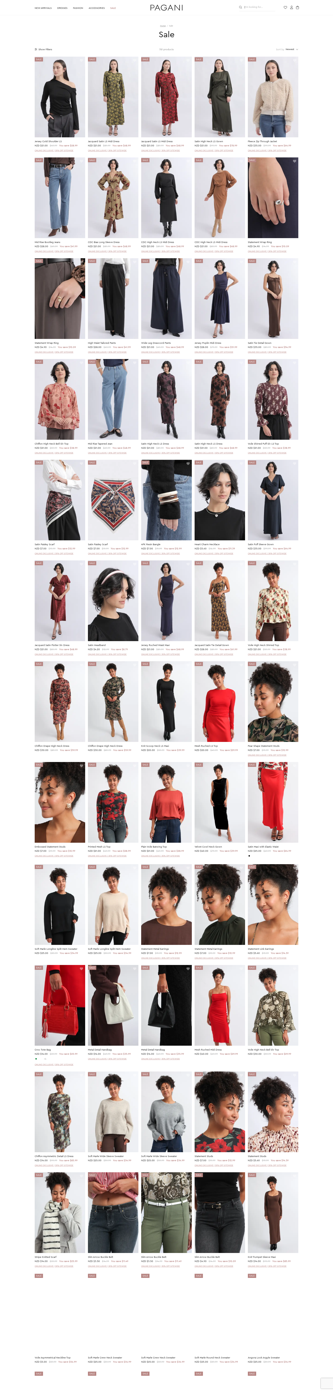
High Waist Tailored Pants (102, 343)
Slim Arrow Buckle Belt (100, 1257)
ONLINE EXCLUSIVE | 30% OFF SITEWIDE (54, 150)
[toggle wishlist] (81, 61)
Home (163, 26)
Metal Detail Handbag (100, 1050)
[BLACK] (249, 856)
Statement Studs (204, 1156)
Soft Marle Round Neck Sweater (212, 1358)
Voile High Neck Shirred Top (263, 645)
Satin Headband (97, 645)
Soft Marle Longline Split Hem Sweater (56, 949)
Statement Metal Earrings (155, 949)
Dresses (62, 8)
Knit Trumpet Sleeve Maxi (262, 1257)
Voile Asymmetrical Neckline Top (53, 1358)
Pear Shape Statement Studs (263, 746)
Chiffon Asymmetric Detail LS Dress (54, 1156)
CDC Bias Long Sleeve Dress (103, 242)
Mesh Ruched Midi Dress (208, 1050)
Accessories (97, 8)
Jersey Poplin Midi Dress (208, 343)
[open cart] (298, 8)
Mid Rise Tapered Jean (100, 444)
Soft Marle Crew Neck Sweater (105, 1358)
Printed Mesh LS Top (99, 847)
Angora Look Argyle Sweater (264, 1358)
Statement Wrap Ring (260, 242)
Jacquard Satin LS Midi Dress (103, 141)
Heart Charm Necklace (207, 544)
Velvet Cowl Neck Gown (208, 847)
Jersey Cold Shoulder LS (48, 141)
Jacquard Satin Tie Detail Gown (212, 645)
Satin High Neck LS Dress (155, 444)
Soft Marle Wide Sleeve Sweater (106, 1156)
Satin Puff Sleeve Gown (261, 544)
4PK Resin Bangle (150, 544)
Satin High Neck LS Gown (209, 141)
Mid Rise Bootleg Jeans (47, 242)
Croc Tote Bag (43, 1050)
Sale (113, 8)
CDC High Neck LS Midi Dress (157, 242)
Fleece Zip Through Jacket (262, 141)
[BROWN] (42, 1059)
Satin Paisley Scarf (44, 544)
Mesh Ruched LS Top (206, 746)
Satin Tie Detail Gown (259, 343)
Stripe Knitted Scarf (45, 1257)
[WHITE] (39, 1059)
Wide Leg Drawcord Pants (156, 343)
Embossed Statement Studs (50, 847)
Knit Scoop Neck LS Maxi (155, 746)
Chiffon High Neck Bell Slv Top (52, 444)
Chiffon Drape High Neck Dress (52, 746)
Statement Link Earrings (261, 949)
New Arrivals (43, 8)
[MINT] (36, 1059)
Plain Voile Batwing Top (154, 847)
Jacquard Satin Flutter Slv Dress (52, 645)
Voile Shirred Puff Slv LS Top (263, 444)
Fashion (78, 8)
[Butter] (252, 856)
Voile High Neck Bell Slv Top (263, 1050)
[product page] (60, 97)
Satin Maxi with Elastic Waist (263, 847)
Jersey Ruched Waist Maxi (155, 645)
